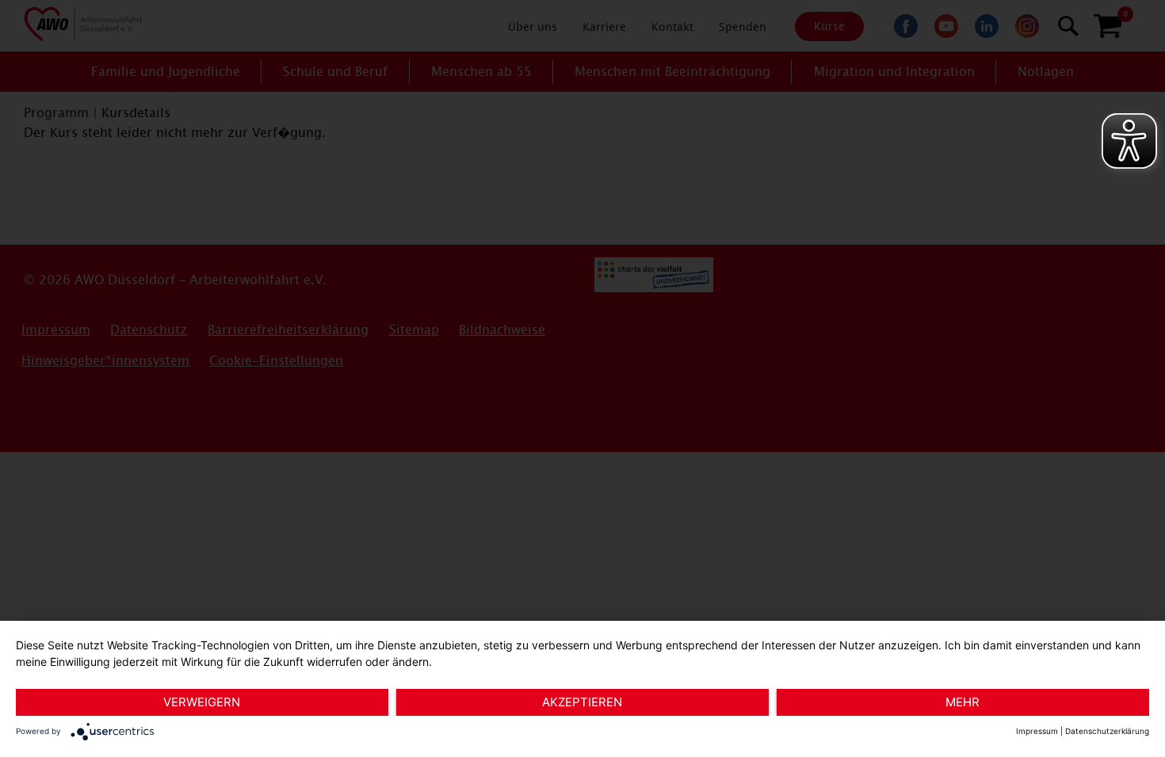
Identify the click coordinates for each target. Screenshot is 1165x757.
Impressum (1037, 731)
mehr (962, 701)
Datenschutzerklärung (1107, 731)
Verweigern (201, 701)
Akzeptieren (582, 701)
